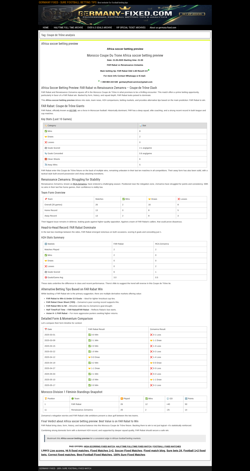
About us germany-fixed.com (163, 27)
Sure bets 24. (175, 450)
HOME (46, 27)
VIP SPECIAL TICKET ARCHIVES (130, 27)
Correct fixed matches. (62, 454)
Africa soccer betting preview (59, 43)
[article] (125, 247)
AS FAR (72, 110)
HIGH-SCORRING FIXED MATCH (99, 446)
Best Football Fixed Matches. (95, 454)
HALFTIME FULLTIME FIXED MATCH (133, 446)
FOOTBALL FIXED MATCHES (167, 446)
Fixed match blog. (155, 450)
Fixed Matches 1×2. (102, 450)
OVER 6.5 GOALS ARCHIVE (99, 27)
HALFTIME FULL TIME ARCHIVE (68, 27)
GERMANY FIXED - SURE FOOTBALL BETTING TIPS (67, 2)
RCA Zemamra (80, 184)
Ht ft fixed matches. (78, 450)
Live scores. (57, 450)
